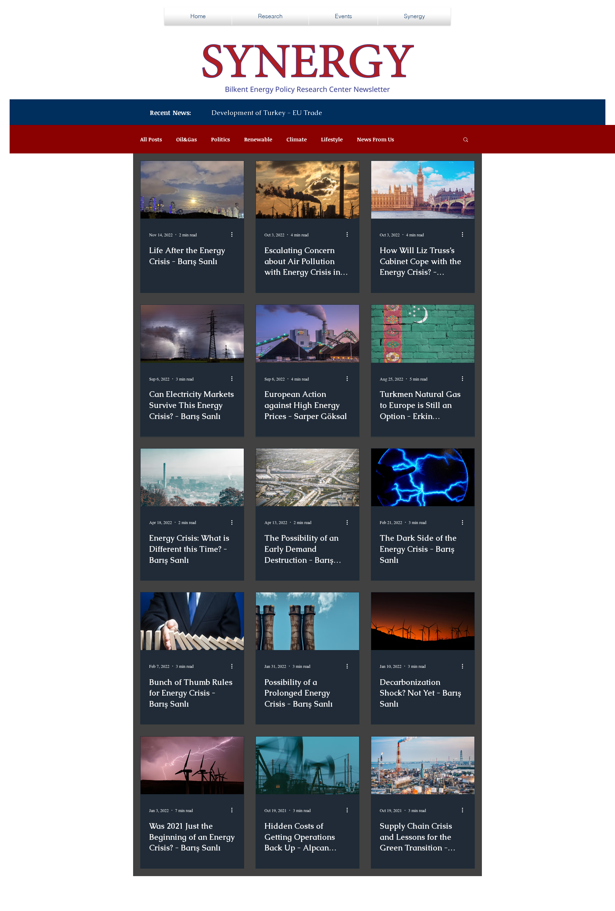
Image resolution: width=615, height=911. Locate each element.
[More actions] (234, 234)
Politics (220, 139)
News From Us (375, 139)
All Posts (151, 139)
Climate (297, 139)
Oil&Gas (186, 139)
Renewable (258, 139)
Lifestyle (332, 139)
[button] (465, 140)
